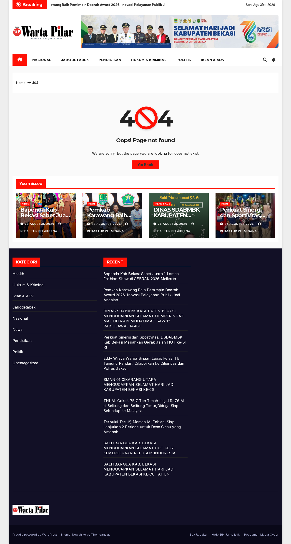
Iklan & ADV (213, 60)
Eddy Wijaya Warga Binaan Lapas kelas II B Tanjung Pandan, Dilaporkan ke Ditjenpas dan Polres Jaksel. (143, 363)
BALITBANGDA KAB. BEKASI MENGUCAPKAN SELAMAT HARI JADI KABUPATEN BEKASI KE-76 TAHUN (139, 469)
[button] (265, 59)
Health (18, 273)
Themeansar (100, 534)
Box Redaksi (198, 534)
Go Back (145, 164)
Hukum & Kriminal (148, 60)
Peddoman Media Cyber (261, 534)
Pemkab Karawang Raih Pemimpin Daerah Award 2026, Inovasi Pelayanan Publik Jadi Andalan (141, 295)
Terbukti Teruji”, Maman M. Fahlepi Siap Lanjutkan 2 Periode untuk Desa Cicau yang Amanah (142, 427)
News (25, 203)
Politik (183, 60)
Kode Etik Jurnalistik (226, 534)
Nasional (41, 60)
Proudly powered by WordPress (35, 534)
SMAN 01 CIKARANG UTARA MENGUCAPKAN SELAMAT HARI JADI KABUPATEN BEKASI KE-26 (139, 384)
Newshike (79, 534)
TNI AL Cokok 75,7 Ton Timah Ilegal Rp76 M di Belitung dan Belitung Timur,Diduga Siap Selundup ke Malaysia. (143, 405)
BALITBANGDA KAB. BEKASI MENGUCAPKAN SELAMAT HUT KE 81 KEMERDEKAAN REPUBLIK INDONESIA (139, 448)
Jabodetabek (75, 60)
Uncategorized (25, 363)
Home (20, 83)
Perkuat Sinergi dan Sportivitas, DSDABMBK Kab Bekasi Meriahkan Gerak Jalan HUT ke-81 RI (144, 342)
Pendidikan (110, 60)
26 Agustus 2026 (173, 223)
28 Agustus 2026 (40, 223)
